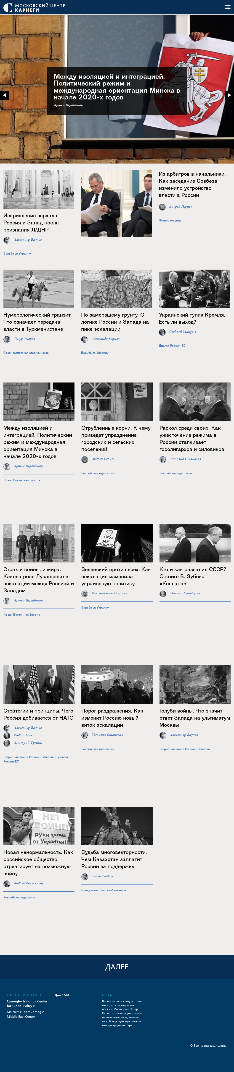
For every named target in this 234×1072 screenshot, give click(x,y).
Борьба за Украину (17, 253)
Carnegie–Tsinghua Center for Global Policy (27, 1003)
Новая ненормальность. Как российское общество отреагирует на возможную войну (38, 862)
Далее (117, 967)
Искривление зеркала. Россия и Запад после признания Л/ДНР (31, 222)
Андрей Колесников (28, 883)
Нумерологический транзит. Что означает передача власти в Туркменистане (37, 321)
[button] (229, 95)
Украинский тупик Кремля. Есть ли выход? (192, 318)
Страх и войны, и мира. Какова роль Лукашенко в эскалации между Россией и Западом (38, 580)
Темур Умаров (24, 338)
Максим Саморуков (185, 593)
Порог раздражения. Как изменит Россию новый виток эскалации (112, 717)
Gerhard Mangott (182, 331)
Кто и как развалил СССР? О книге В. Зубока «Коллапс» (193, 576)
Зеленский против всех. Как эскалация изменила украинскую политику (116, 576)
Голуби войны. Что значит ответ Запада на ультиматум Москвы (195, 717)
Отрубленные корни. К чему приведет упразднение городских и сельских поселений (116, 438)
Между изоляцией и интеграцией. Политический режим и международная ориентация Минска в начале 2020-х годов (117, 87)
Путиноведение (170, 220)
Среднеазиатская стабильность (26, 353)
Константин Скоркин (109, 593)
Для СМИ (62, 995)
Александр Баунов (28, 239)
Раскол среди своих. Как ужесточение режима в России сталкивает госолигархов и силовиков (192, 438)
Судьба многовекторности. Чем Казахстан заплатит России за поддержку (114, 859)
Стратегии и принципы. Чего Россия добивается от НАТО (38, 714)
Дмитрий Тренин (28, 742)
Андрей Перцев (180, 206)
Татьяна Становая (185, 459)
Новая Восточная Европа (21, 480)
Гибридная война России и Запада (28, 757)
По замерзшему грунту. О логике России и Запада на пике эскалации (115, 321)
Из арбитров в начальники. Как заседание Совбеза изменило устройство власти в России (192, 184)
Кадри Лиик (23, 735)
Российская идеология (97, 473)
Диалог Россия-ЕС (172, 345)
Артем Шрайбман (28, 466)
